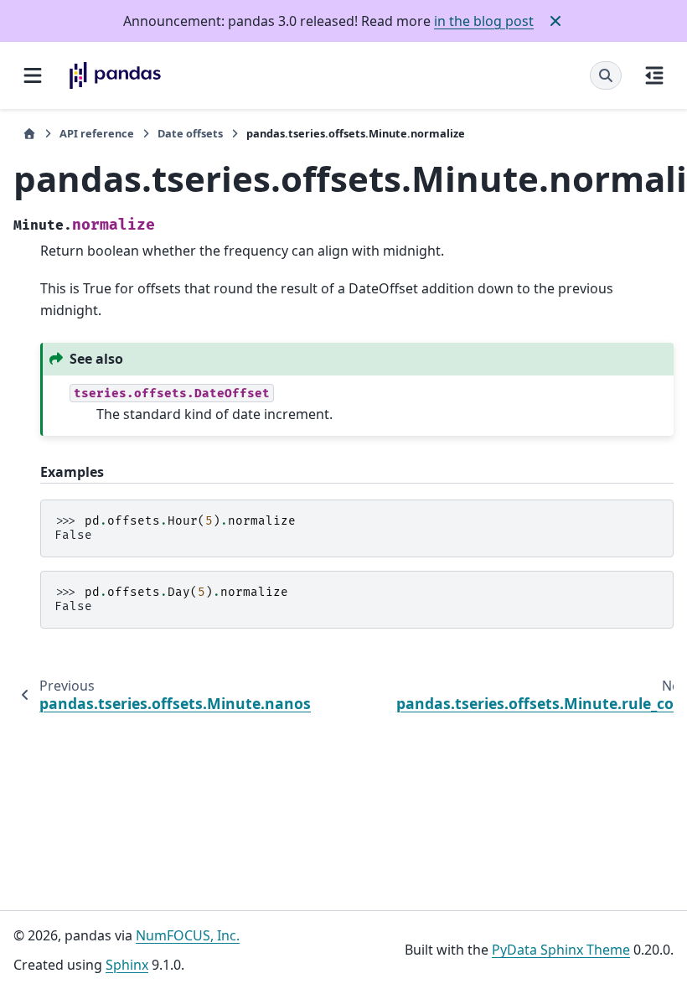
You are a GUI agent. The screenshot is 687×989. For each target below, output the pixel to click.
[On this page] (654, 75)
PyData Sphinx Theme (561, 949)
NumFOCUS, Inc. (188, 935)
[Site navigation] (32, 75)
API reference (96, 133)
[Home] (29, 133)
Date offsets (190, 133)
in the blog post (484, 21)
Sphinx (127, 964)
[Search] (606, 75)
